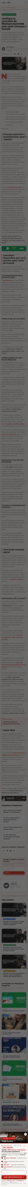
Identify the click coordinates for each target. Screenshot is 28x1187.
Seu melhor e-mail (5, 1169)
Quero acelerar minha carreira (13, 1177)
